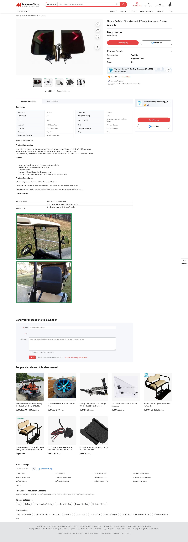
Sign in (170, 6)
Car (18, 504)
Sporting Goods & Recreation (30, 15)
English (43, 529)
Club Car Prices (95, 514)
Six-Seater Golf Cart (99, 504)
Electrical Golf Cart (100, 473)
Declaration (116, 533)
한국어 (112, 529)
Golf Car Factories (42, 514)
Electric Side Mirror (111, 514)
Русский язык (74, 529)
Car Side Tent (126, 514)
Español (50, 529)
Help (133, 11)
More (17, 518)
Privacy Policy (126, 533)
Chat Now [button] (158, 43)
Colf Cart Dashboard (140, 481)
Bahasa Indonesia (154, 529)
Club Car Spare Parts (23, 477)
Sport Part (55, 514)
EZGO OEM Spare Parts (63, 477)
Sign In (110, 84)
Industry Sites (108, 526)
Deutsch (90, 529)
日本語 (118, 529)
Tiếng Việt (144, 529)
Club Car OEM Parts (100, 477)
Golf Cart (43, 15)
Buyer (122, 11)
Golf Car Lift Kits (21, 481)
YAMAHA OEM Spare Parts (142, 477)
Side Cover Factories (24, 514)
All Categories (23, 11)
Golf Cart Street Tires (101, 481)
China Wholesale (85, 526)
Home (17, 15)
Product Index (132, 526)
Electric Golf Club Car (142, 514)
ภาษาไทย (129, 529)
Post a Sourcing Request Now (76, 358)
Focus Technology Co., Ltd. (80, 533)
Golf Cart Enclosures (62, 481)
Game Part (67, 514)
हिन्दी (123, 529)
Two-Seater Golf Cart (64, 504)
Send (32, 357)
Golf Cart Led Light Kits (141, 473)
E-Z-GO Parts (20, 473)
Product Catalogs (46, 469)
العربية (105, 529)
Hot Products (41, 526)
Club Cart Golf (80, 514)
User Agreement (106, 533)
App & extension (145, 11)
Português (58, 529)
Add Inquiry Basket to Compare (59, 91)
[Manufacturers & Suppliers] (27, 4)
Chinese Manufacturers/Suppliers (68, 526)
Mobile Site (141, 526)
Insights (149, 526)
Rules (171, 11)
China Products (51, 526)
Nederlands (98, 529)
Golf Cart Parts (60, 473)
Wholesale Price (97, 526)
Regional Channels (119, 526)
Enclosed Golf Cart (81, 504)
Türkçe (136, 529)
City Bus (27, 504)
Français (65, 529)
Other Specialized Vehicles (43, 504)
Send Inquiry (123, 43)
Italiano (83, 529)
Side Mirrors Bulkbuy (161, 514)
